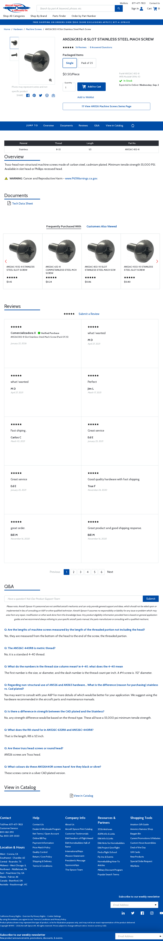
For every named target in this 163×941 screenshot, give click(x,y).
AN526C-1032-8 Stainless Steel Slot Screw (21, 268)
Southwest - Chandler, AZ (12, 857)
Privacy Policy (60, 919)
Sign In (135, 8)
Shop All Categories (14, 15)
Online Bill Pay (39, 838)
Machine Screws (34, 29)
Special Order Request (141, 861)
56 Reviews (81, 47)
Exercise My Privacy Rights (34, 916)
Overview (48, 125)
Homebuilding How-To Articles (109, 863)
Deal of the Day (138, 847)
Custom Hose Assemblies (143, 842)
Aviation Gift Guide (139, 824)
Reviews (83, 125)
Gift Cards (135, 852)
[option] (37, 61)
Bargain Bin (135, 833)
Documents (66, 125)
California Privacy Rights (10, 916)
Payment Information (43, 842)
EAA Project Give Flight (109, 847)
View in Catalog (114, 125)
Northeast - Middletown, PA (13, 869)
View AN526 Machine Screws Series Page (107, 106)
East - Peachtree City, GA (12, 873)
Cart (153, 8)
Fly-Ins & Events (105, 856)
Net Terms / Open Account (46, 833)
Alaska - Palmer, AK (9, 876)
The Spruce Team (74, 869)
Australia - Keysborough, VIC (13, 884)
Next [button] (157, 261)
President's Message (75, 860)
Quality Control (40, 852)
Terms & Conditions (42, 865)
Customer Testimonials (77, 833)
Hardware (18, 29)
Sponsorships (72, 865)
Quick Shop (23, 282)
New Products (137, 856)
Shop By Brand (39, 15)
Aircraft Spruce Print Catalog (78, 829)
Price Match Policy (41, 847)
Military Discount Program (110, 869)
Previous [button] (6, 261)
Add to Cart (93, 86)
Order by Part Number (84, 15)
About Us (69, 824)
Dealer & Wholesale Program (47, 829)
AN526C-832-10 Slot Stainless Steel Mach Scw (100, 268)
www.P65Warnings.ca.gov (81, 178)
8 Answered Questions (101, 47)
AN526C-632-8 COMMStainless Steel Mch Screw (61, 270)
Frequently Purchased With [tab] (63, 226)
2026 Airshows (105, 829)
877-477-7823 (138, 3)
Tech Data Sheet (22, 203)
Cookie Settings (54, 916)
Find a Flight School (107, 852)
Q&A (96, 125)
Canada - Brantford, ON (11, 880)
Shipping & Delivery (42, 861)
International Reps (74, 851)
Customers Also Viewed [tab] (102, 226)
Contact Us (154, 3)
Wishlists (124, 3)
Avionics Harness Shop (141, 829)
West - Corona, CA (9, 854)
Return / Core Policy (42, 856)
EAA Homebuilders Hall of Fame (77, 844)
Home (7, 29)
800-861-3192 (7, 832)
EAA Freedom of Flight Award (79, 838)
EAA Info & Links (105, 838)
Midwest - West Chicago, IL (13, 865)
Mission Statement (74, 855)
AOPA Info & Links (106, 833)
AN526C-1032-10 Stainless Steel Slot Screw (138, 268)
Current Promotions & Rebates (145, 838)
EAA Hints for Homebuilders (111, 843)
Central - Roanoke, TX (10, 861)
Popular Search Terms (108, 874)
